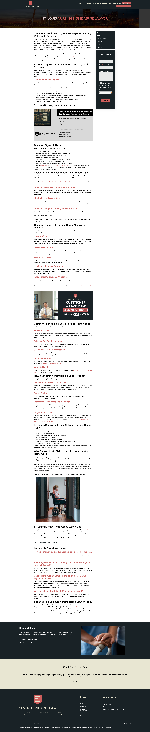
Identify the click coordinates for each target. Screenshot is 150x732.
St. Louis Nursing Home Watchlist (47, 542)
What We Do (87, 3)
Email (108, 64)
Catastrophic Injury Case (29, 639)
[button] (62, 542)
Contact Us (82, 715)
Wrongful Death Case (28, 643)
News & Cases (112, 3)
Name (101, 58)
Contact (119, 3)
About (79, 3)
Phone (101, 64)
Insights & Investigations (100, 3)
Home (81, 700)
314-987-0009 (126, 3)
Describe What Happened (105, 71)
